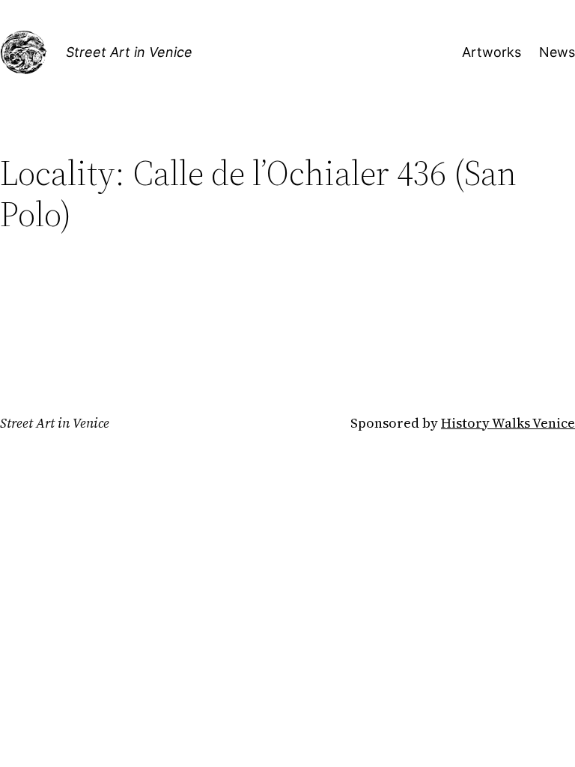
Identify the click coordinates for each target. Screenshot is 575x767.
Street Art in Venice (129, 52)
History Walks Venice (508, 422)
